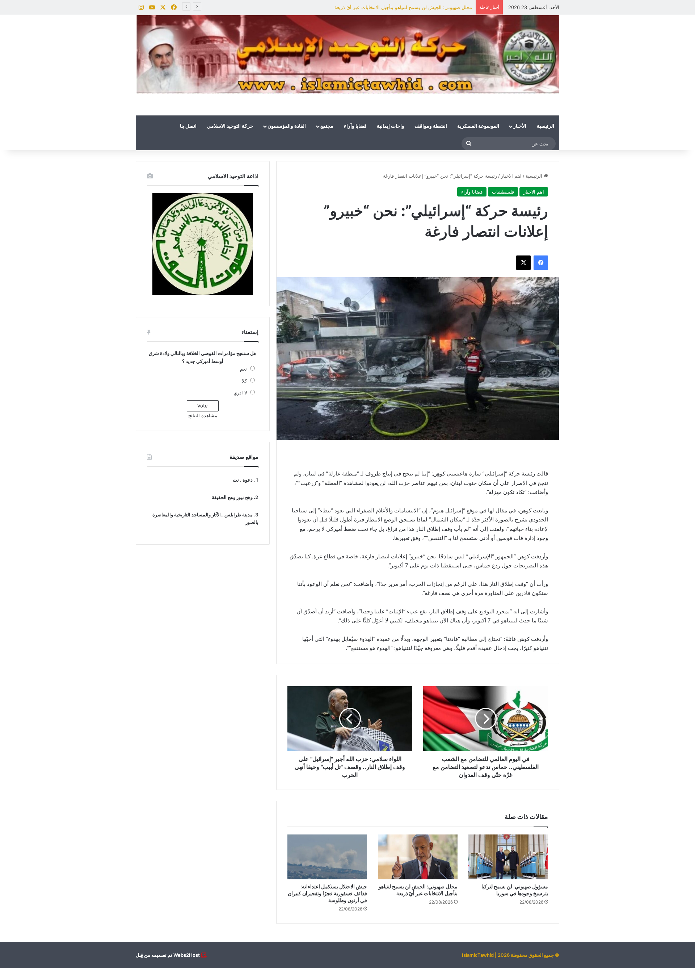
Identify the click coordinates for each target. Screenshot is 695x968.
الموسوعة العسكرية (478, 126)
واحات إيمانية (390, 126)
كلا (244, 381)
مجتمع (326, 126)
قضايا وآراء (355, 126)
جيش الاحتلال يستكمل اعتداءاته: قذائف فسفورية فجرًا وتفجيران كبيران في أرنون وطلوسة (327, 893)
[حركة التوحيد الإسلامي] (347, 54)
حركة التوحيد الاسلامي (230, 126)
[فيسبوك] (541, 262)
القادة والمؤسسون (287, 126)
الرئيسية (545, 126)
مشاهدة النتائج (202, 415)
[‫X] (523, 262)
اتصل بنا (188, 126)
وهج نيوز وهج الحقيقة (232, 497)
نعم (243, 369)
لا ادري (240, 393)
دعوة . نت (243, 480)
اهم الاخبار (511, 176)
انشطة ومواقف (430, 126)
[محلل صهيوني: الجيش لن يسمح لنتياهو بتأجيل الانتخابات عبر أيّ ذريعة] (418, 856)
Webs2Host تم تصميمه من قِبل (168, 955)
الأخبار (519, 126)
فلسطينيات (503, 192)
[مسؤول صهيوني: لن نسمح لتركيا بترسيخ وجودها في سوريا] (508, 856)
